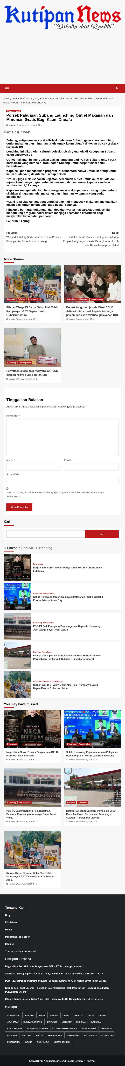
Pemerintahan (49, 593)
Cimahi (65, 1015)
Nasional (11, 299)
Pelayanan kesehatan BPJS (65, 1029)
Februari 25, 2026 (25, 379)
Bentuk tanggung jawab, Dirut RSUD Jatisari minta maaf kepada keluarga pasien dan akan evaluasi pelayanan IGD (92, 311)
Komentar (13, 415)
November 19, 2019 (28, 125)
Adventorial (14, 1015)
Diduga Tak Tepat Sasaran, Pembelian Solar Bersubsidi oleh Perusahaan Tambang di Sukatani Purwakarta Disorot (91, 814)
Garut (91, 1015)
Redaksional (107, 1035)
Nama (10, 460)
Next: (91, 239)
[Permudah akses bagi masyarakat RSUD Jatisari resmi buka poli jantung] (32, 347)
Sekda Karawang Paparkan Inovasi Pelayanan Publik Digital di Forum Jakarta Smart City (54, 973)
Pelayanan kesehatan (37, 1029)
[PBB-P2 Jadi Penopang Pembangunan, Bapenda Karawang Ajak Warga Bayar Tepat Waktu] (17, 625)
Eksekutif (78, 1015)
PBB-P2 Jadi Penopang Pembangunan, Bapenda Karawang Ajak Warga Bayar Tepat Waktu (31, 814)
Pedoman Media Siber (17, 936)
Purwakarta (38, 564)
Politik (39, 1035)
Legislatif (67, 1022)
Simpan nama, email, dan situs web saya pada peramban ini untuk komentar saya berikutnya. (55, 494)
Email (68, 460)
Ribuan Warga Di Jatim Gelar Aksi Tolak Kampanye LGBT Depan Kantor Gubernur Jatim (32, 311)
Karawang (83, 299)
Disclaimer (11, 922)
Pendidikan (106, 1029)
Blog (7, 915)
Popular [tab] (26, 548)
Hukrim (102, 1015)
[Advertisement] (62, 59)
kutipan (12, 125)
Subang (28, 1042)
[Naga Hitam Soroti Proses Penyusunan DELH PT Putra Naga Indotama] (17, 567)
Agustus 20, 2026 (85, 760)
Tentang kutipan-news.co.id (21, 951)
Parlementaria (14, 1029)
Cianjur (54, 1015)
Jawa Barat (72, 299)
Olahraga (95, 1022)
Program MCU (55, 1035)
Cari (7, 521)
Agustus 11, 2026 (85, 822)
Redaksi (9, 943)
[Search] (117, 88)
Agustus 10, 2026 (25, 319)
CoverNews (73, 1060)
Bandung (30, 1015)
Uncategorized (13, 111)
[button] (7, 88)
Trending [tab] (45, 548)
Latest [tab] (11, 548)
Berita (42, 1015)
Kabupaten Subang (32, 1022)
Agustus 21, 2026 (25, 760)
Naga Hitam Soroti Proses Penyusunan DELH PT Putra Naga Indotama (44, 966)
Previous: (33, 237)
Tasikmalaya (43, 1042)
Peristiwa (21, 299)
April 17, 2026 (83, 319)
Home (8, 929)
